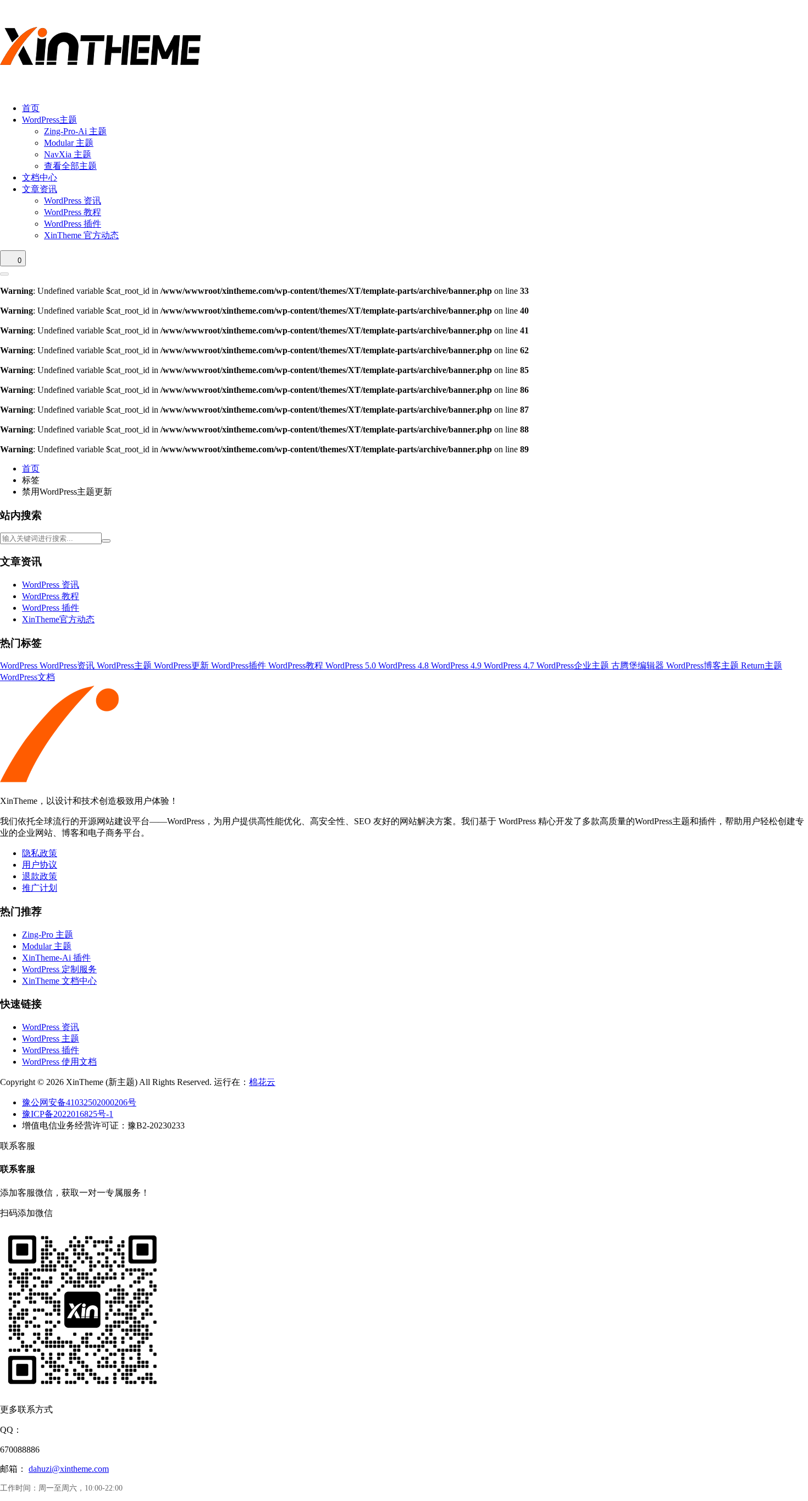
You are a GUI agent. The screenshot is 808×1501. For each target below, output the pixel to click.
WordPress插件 (239, 665)
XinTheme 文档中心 (59, 980)
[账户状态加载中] (4, 274)
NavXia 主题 (67, 154)
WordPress (20, 665)
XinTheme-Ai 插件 (56, 957)
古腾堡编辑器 (638, 665)
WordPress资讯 (68, 665)
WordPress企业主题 (573, 665)
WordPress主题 (49, 119)
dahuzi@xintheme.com (69, 1468)
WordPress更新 (182, 665)
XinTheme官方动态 (58, 619)
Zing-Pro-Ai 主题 (75, 131)
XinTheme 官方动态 (81, 235)
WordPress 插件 (72, 223)
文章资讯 (39, 189)
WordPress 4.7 (510, 665)
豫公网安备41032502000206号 (79, 1102)
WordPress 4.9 (457, 665)
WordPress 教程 (72, 212)
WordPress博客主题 (703, 665)
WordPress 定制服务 (59, 969)
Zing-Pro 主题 (47, 934)
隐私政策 (39, 853)
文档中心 (39, 177)
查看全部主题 (70, 166)
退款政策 (39, 876)
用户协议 (39, 864)
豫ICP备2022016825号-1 (67, 1114)
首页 (31, 108)
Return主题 (761, 665)
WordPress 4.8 (404, 665)
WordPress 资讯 (72, 200)
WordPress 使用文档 (59, 1061)
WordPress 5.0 (351, 665)
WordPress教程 (296, 665)
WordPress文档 (27, 677)
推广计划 (39, 887)
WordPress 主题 (50, 1038)
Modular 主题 (68, 142)
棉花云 (262, 1082)
